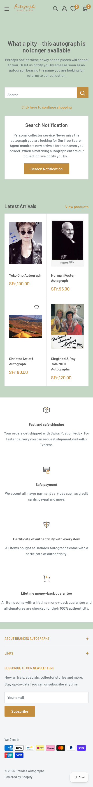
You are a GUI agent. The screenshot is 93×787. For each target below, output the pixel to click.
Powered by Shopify (19, 777)
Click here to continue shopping (46, 107)
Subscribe (19, 711)
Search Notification (46, 168)
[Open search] (55, 8)
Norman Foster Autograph (63, 278)
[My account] (64, 8)
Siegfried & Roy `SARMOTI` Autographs (63, 363)
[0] (85, 8)
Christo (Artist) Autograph (21, 361)
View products (76, 206)
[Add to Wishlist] (36, 223)
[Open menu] (7, 9)
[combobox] (41, 92)
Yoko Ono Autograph (25, 275)
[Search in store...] (82, 92)
